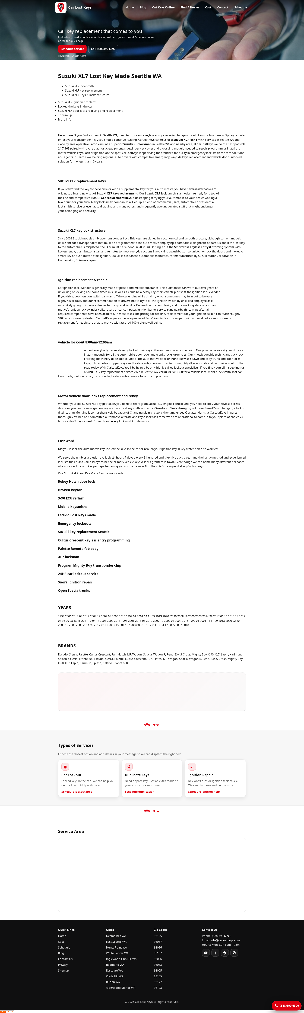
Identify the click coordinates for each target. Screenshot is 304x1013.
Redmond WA (115, 965)
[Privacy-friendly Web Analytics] (152, 1011)
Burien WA (113, 982)
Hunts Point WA (116, 947)
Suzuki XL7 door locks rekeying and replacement (90, 111)
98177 (158, 982)
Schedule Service (72, 49)
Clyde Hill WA (114, 976)
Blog (143, 7)
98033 (158, 965)
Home (130, 7)
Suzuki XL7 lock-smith (79, 86)
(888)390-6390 (221, 936)
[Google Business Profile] (234, 953)
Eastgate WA (114, 970)
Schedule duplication (139, 792)
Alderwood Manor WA (120, 988)
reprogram (140, 404)
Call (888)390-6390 (103, 49)
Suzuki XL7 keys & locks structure (87, 95)
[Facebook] (215, 953)
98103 (158, 988)
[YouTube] (206, 953)
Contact (222, 7)
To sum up (65, 115)
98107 (158, 953)
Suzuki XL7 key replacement (83, 90)
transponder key (85, 140)
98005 (158, 970)
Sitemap (63, 970)
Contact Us (65, 959)
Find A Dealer (189, 7)
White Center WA (117, 953)
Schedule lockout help (76, 792)
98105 (158, 976)
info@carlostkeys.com (225, 940)
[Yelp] (225, 953)
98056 (158, 947)
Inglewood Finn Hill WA (121, 959)
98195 (158, 936)
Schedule (240, 7)
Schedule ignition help (204, 792)
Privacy (63, 965)
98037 (158, 942)
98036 (158, 959)
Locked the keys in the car (75, 106)
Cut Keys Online (163, 7)
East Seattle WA (116, 942)
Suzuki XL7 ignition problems (77, 102)
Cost (208, 7)
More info (64, 119)
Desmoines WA (116, 936)
